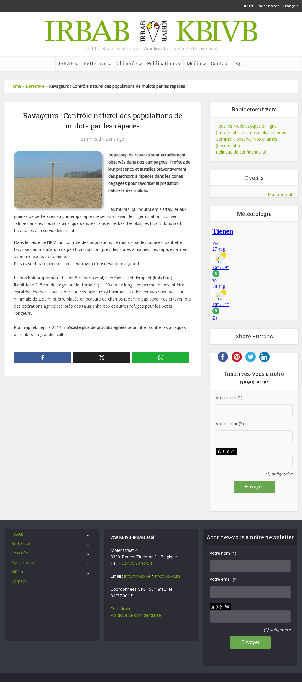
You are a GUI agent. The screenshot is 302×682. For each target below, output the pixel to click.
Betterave (95, 63)
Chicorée (126, 63)
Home (15, 86)
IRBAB (249, 6)
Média (193, 63)
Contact (220, 63)
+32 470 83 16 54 (135, 563)
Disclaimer (121, 608)
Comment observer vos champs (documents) (246, 142)
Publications (162, 63)
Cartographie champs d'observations (251, 132)
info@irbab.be (137, 576)
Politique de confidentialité (241, 152)
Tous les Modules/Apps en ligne (246, 126)
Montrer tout (280, 194)
